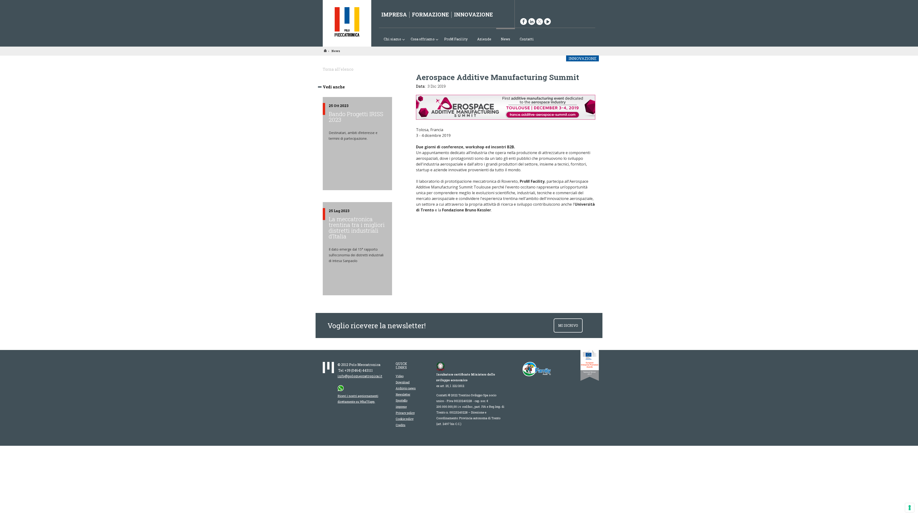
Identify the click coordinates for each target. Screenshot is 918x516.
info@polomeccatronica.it (360, 376)
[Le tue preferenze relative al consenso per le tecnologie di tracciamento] (909, 507)
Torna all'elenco (338, 69)
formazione (430, 14)
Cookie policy (405, 419)
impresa (394, 14)
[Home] (347, 23)
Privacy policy (405, 413)
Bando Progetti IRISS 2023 (356, 117)
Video (400, 376)
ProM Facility (456, 39)
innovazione (473, 14)
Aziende (484, 39)
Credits (400, 425)
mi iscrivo (568, 325)
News (505, 39)
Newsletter (403, 394)
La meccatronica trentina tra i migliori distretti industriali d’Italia (357, 227)
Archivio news (406, 388)
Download (403, 382)
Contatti (527, 39)
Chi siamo (390, 39)
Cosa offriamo (420, 39)
